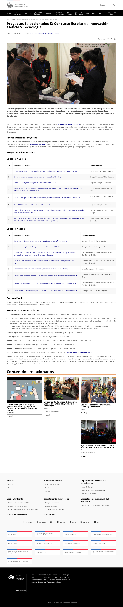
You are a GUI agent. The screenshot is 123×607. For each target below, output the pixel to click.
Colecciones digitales (38, 13)
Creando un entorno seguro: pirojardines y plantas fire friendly (37, 177)
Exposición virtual (112, 13)
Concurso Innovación (79, 13)
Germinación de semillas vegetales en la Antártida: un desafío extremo (39, 241)
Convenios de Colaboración (72, 543)
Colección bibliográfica (52, 484)
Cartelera (27, 13)
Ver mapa (65, 575)
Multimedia (90, 13)
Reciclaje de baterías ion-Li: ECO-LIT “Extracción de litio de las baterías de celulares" (44, 284)
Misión (10, 484)
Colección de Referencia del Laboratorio (95, 505)
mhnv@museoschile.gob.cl (61, 577)
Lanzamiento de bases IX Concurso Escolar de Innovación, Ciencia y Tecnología (60, 404)
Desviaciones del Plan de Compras (18, 561)
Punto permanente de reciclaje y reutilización (23, 509)
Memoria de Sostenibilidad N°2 (18, 506)
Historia (10, 480)
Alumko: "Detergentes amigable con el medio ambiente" (34, 183)
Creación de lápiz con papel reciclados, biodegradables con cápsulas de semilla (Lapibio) (46, 198)
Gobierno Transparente (99, 543)
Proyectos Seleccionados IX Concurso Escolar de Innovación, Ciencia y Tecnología (58, 25)
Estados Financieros (70, 534)
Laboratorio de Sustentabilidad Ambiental (95, 500)
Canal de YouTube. (38, 144)
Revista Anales (69, 13)
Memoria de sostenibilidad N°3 (18, 503)
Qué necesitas (17, 13)
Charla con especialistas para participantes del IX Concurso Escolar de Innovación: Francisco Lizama (22, 407)
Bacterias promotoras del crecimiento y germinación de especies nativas (40, 269)
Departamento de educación (56, 499)
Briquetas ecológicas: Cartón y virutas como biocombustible (36, 247)
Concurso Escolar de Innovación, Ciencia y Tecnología (96, 405)
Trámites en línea (41, 552)
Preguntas (101, 13)
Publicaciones (49, 488)
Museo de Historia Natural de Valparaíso (44, 34)
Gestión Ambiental (15, 499)
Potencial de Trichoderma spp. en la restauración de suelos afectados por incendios (44, 276)
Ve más (10, 416)
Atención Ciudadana (39, 580)
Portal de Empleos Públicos (44, 543)
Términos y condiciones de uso (59, 580)
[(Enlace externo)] (30, 144)
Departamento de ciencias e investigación (93, 481)
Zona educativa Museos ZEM (54, 509)
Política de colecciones (89, 494)
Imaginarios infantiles (52, 503)
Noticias (48, 13)
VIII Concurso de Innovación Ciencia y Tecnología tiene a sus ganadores (98, 446)
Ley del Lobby (12, 534)
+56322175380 (39, 577)
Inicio (9, 13)
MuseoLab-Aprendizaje (17, 514)
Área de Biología (87, 487)
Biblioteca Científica (53, 480)
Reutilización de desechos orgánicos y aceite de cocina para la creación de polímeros (44, 291)
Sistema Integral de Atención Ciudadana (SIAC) (45, 534)
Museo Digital (50, 514)
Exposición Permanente (59, 13)
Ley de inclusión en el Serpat (73, 552)
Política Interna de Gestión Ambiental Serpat (103, 552)
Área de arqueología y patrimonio (93, 490)
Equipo (10, 488)
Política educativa (51, 506)
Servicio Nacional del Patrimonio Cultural (46, 582)
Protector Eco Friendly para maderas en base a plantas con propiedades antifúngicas (45, 171)
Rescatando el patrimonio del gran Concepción (31, 204)
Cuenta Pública (12, 543)
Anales (47, 491)
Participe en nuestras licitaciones (102, 534)
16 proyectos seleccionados (68, 124)
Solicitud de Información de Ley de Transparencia (18, 552)
